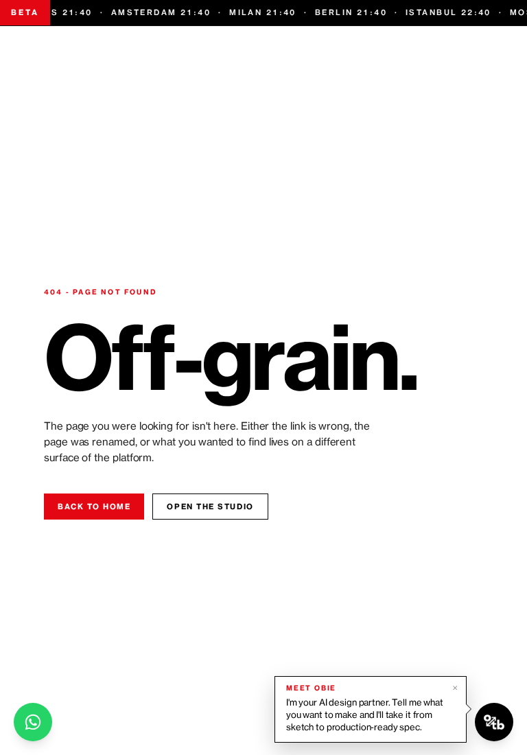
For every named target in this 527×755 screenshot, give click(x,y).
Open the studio (210, 506)
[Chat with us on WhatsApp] (33, 722)
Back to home (94, 506)
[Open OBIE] (494, 722)
